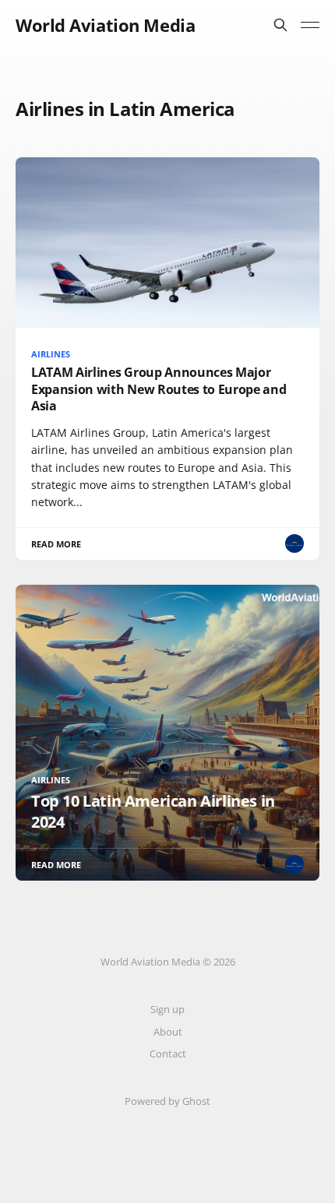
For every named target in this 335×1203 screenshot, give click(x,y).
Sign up (167, 1009)
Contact (168, 1053)
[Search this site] (280, 25)
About (167, 1032)
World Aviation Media (105, 24)
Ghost (196, 1101)
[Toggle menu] (310, 25)
